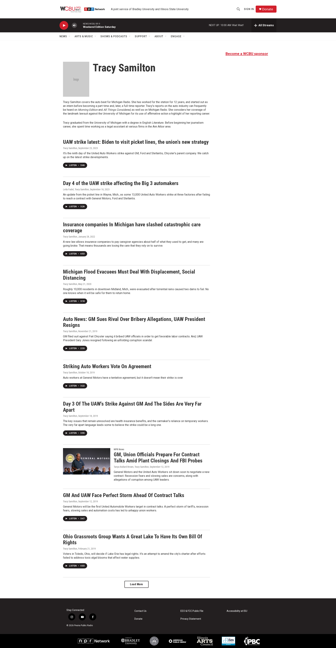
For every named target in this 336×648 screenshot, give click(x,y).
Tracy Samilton (70, 148)
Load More (136, 584)
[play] (64, 25)
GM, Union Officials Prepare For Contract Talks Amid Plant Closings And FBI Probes (158, 457)
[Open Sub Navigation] (69, 36)
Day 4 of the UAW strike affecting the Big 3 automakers (120, 183)
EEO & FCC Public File (191, 611)
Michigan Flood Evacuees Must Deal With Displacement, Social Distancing (129, 275)
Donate (267, 9)
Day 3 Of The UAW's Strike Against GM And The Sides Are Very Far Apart (132, 407)
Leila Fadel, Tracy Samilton (76, 189)
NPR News (119, 449)
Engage (176, 36)
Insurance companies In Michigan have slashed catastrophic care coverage (132, 227)
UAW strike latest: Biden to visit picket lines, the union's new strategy (136, 142)
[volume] (74, 25)
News (63, 36)
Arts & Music (84, 36)
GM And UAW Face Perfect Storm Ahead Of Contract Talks (123, 495)
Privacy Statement (190, 619)
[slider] (79, 25)
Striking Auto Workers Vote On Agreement (107, 366)
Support (141, 36)
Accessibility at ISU (237, 611)
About (159, 36)
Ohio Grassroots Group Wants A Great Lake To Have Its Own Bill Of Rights (132, 539)
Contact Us (140, 611)
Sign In (249, 9)
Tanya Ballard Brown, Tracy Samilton (131, 466)
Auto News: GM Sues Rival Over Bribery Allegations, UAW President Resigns (134, 322)
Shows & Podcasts (113, 36)
